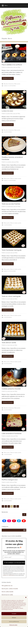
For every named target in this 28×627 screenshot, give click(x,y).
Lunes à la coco (7, 111)
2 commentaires (8, 225)
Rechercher (5, 512)
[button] (26, 597)
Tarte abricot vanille (9, 343)
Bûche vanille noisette (7, 591)
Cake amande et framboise (11, 433)
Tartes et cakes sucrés (15, 178)
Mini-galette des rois (7, 585)
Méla (19, 67)
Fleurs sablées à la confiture (12, 65)
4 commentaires (8, 132)
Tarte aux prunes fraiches (11, 204)
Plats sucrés (17, 83)
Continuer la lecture (8, 78)
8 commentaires (8, 363)
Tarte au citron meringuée (11, 296)
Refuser (14, 617)
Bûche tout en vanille (7, 594)
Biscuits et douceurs (9, 83)
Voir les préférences (14, 621)
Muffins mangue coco (10, 480)
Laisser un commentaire (10, 85)
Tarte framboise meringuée (11, 250)
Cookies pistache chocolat (11, 389)
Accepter (14, 613)
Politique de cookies (13, 624)
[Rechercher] (24, 514)
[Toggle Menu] (24, 530)
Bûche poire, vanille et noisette (10, 588)
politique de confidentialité (8, 575)
